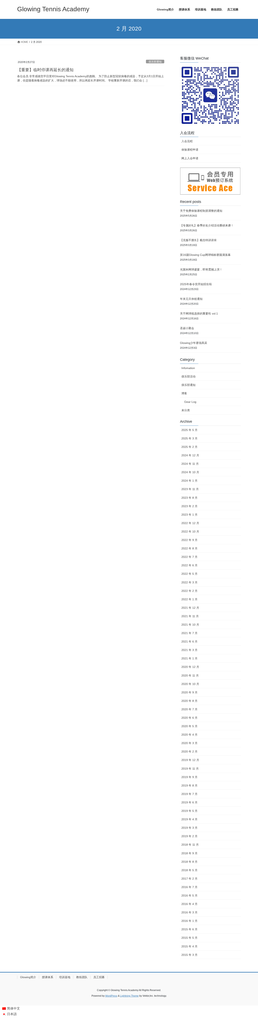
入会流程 (187, 141)
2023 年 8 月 (189, 497)
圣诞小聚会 (187, 328)
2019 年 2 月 (189, 836)
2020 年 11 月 (190, 675)
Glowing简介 (28, 977)
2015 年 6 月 (189, 929)
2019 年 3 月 (189, 827)
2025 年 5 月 (189, 430)
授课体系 (47, 977)
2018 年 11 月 (190, 844)
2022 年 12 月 (190, 523)
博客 (184, 393)
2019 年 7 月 (189, 794)
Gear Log (190, 401)
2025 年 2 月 (189, 446)
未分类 (185, 410)
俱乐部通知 (155, 61)
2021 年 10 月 (190, 624)
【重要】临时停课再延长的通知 (45, 70)
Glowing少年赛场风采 (193, 342)
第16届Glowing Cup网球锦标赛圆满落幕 (205, 254)
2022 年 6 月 (189, 565)
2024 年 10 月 (190, 472)
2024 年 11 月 (190, 463)
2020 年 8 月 (189, 700)
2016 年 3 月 (189, 912)
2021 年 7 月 (189, 633)
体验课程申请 (189, 149)
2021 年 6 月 (189, 641)
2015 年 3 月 (189, 954)
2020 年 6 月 (189, 717)
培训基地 (64, 977)
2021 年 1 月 (189, 658)
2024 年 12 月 (190, 455)
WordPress (111, 995)
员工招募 (99, 977)
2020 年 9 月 (189, 692)
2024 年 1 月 (189, 480)
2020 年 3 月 (189, 743)
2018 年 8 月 (189, 861)
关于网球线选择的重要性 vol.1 (199, 313)
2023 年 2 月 (189, 506)
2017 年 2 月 (189, 878)
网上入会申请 (189, 158)
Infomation (188, 368)
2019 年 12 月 (190, 760)
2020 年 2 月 (189, 751)
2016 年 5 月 (189, 895)
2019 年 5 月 (189, 810)
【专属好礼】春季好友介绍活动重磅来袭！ (207, 225)
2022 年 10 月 (190, 531)
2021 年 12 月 (190, 607)
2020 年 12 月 (190, 666)
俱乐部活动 (188, 376)
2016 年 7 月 (189, 887)
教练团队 (81, 977)
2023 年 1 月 (189, 514)
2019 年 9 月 (189, 777)
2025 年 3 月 (189, 438)
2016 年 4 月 (189, 904)
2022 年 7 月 (189, 556)
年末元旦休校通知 (191, 298)
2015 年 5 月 (189, 937)
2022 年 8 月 (189, 548)
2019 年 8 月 (189, 785)
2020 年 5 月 (189, 726)
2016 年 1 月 (189, 920)
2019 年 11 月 (190, 768)
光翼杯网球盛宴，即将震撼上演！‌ (201, 269)
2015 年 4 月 (189, 946)
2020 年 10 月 (190, 684)
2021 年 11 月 (190, 616)
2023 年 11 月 (190, 489)
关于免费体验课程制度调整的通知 (201, 210)
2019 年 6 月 (189, 802)
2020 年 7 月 (189, 709)
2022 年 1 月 (189, 599)
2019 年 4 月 (189, 819)
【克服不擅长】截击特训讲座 (198, 240)
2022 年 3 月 (189, 582)
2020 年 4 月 (189, 734)
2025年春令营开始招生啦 (196, 284)
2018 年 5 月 (189, 870)
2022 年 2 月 (189, 590)
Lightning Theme (129, 995)
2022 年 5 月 (189, 573)
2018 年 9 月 (189, 853)
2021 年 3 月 (189, 650)
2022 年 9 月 (189, 540)
